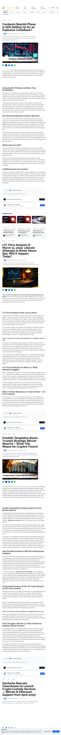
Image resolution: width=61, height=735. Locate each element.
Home (3, 20)
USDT (24, 12)
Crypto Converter (43, 7)
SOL (44, 12)
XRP (38, 12)
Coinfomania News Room (16, 190)
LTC (9, 240)
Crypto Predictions (33, 7)
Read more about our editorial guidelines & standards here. (15, 193)
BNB (31, 12)
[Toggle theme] (49, 8)
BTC (11, 12)
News (5, 12)
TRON (51, 12)
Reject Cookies (48, 731)
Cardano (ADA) (6, 70)
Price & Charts (17, 7)
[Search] (57, 8)
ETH (18, 12)
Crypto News (25, 7)
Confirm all (56, 731)
